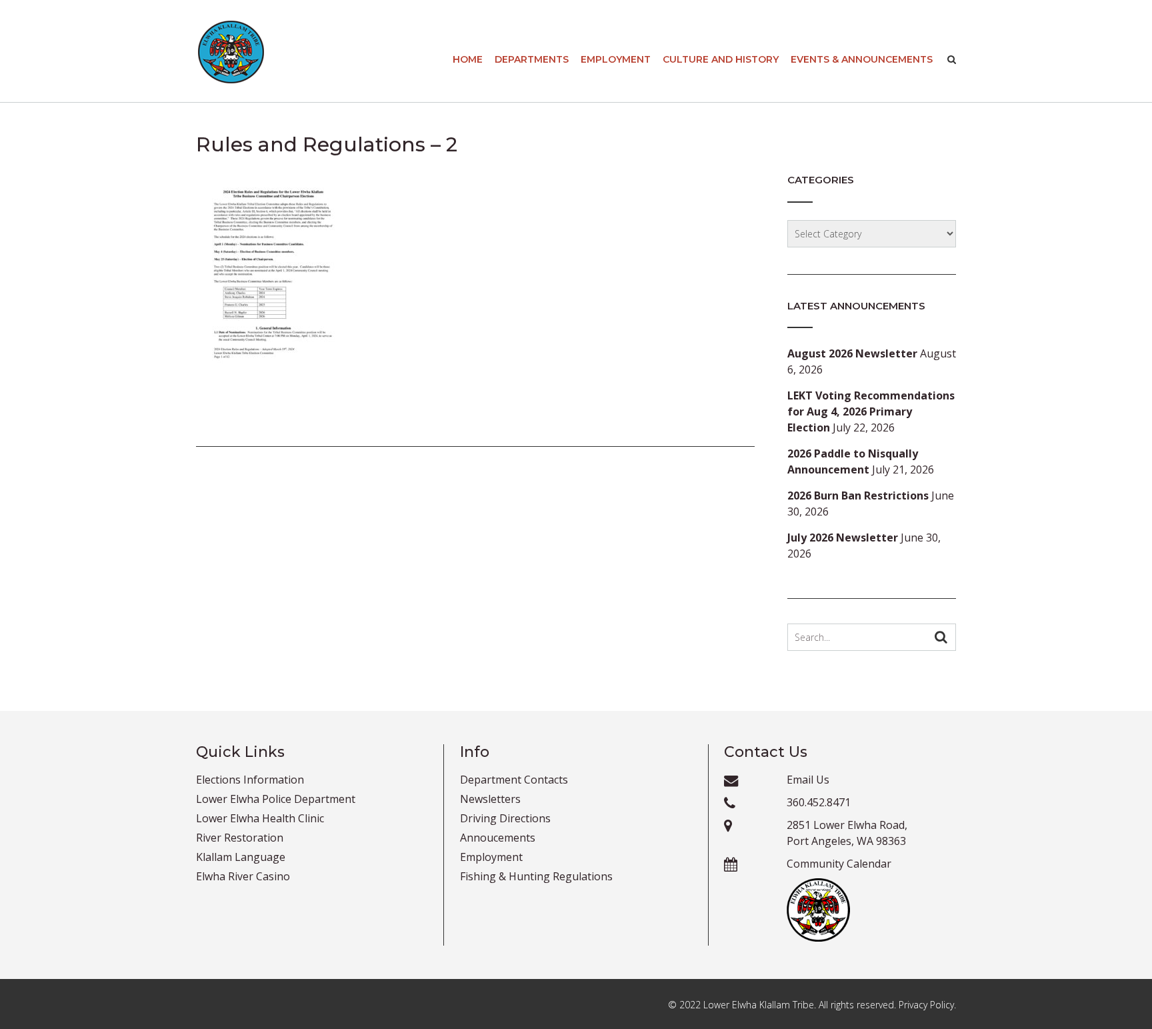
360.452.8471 (819, 802)
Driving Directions (505, 818)
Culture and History (721, 59)
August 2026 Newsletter (852, 353)
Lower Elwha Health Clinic (260, 818)
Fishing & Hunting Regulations (536, 876)
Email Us (808, 779)
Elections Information (250, 779)
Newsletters (490, 799)
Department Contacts (514, 779)
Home (468, 59)
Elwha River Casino (243, 876)
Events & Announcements (862, 59)
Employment (616, 59)
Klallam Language (240, 857)
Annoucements (497, 837)
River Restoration (239, 837)
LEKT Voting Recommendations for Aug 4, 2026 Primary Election (871, 411)
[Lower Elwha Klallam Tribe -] (231, 52)
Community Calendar (839, 863)
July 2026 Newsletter (842, 537)
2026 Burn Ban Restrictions (858, 495)
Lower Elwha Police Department (275, 799)
